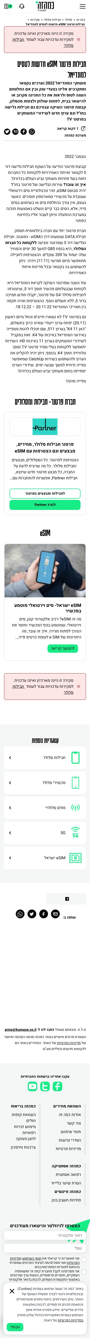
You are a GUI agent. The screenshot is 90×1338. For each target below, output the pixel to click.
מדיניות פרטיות (68, 1149)
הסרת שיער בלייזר (66, 1183)
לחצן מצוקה (26, 1139)
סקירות (35, 20)
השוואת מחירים (67, 1106)
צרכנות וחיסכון (23, 1147)
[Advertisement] (45, 976)
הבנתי (15, 1327)
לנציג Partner (45, 504)
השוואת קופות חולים (24, 1118)
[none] (45, 426)
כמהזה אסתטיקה (66, 1166)
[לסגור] (12, 1291)
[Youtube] (32, 1086)
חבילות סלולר (52, 20)
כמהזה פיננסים (67, 1192)
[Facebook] (43, 914)
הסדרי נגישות (70, 1140)
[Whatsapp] (20, 914)
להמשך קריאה (62, 648)
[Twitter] (32, 914)
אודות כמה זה (70, 1115)
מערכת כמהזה (75, 135)
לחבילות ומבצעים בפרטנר (45, 493)
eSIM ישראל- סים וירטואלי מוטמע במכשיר (47, 608)
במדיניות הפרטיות (70, 1320)
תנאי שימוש (71, 1132)
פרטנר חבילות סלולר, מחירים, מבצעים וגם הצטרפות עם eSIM (45, 448)
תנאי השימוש (32, 1258)
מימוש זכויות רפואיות (25, 1130)
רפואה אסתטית (68, 1175)
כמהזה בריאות (23, 1106)
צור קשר (74, 1123)
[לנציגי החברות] (21, 6)
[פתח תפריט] (82, 6)
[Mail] (55, 914)
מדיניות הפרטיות (69, 1043)
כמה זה (80, 20)
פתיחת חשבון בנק (66, 1200)
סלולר (68, 20)
